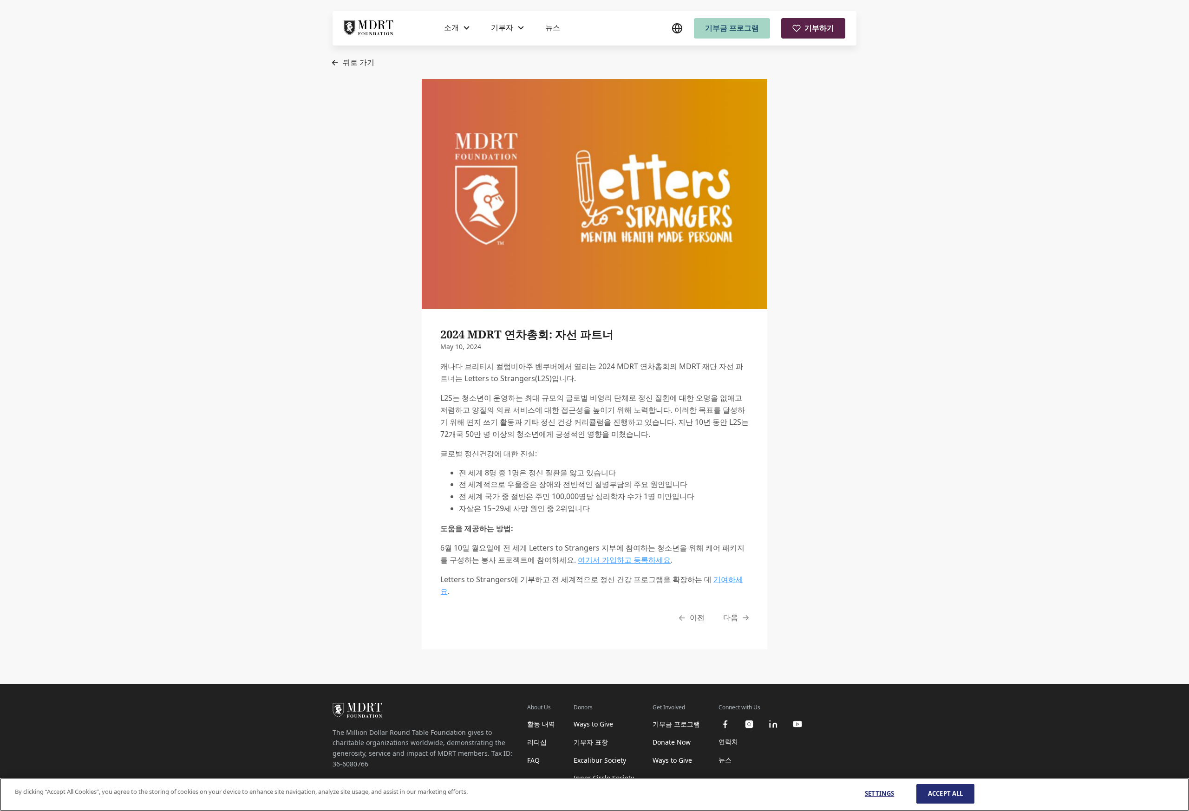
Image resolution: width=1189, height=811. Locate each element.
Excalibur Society (600, 760)
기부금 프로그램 (732, 28)
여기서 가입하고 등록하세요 (624, 560)
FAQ (533, 760)
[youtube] (797, 724)
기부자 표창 (591, 742)
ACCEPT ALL (945, 793)
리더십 (537, 742)
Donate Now (672, 742)
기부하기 (819, 28)
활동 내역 (541, 724)
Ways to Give (593, 724)
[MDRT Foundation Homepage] (368, 28)
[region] (594, 794)
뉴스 (552, 27)
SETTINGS (879, 793)
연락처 (728, 741)
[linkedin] (773, 724)
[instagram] (749, 724)
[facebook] (725, 724)
